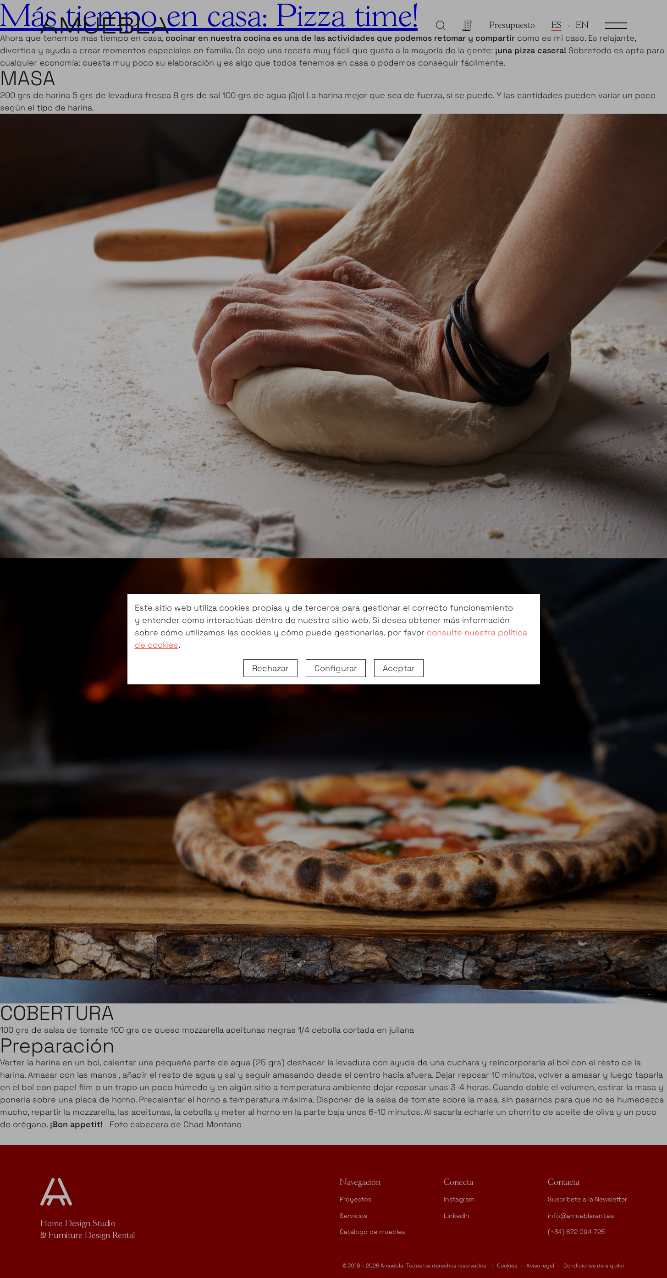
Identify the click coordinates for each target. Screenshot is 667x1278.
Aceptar (399, 668)
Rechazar (270, 668)
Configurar (335, 668)
